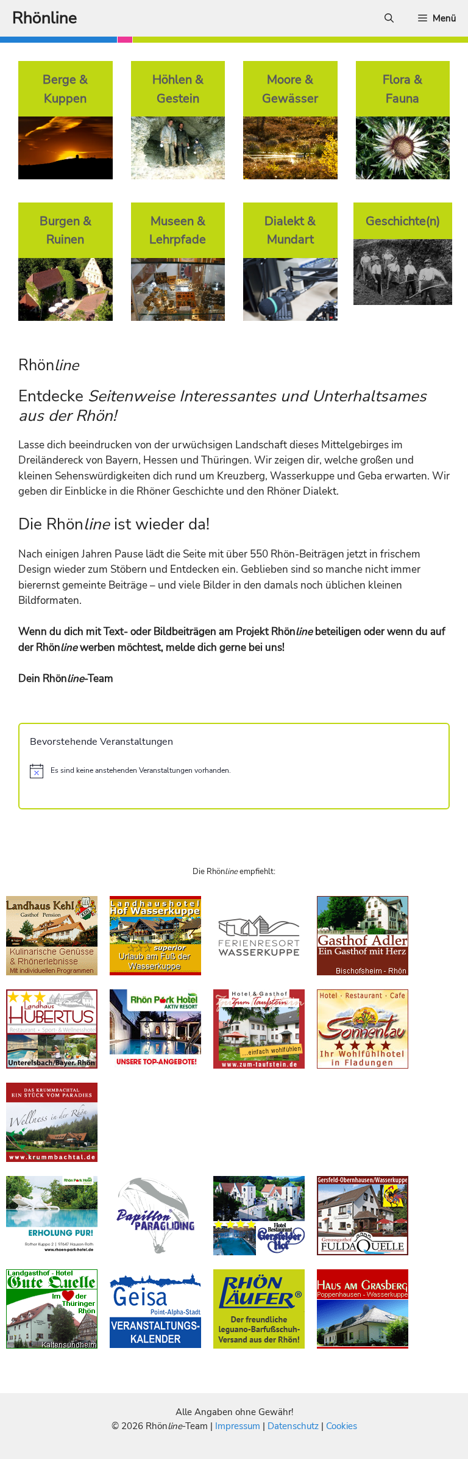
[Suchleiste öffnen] (389, 18)
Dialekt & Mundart (290, 230)
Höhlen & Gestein (178, 89)
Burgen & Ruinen (65, 230)
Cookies (341, 1426)
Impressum (239, 1426)
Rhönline (44, 18)
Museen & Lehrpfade (177, 230)
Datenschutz (293, 1426)
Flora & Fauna (402, 89)
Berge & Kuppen (65, 89)
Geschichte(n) (403, 220)
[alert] (234, 771)
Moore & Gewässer (290, 89)
